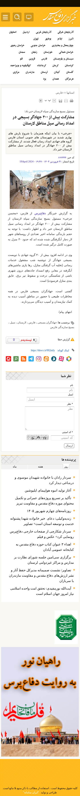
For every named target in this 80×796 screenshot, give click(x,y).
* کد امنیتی (67, 432)
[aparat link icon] (61, 358)
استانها (70, 92)
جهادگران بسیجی (47, 322)
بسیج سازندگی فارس (62, 327)
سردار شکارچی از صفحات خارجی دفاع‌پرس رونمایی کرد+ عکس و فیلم (42, 534)
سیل (12, 322)
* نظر (70, 404)
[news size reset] (47, 100)
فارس (59, 92)
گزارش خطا (64, 339)
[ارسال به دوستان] (66, 100)
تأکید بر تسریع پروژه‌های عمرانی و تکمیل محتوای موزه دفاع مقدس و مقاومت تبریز (44, 500)
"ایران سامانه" (31, 792)
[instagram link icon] (38, 358)
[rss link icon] (23, 358)
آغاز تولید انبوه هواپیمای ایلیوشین (48, 490)
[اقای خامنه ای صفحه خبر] (66, 627)
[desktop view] (28, 18)
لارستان (21, 322)
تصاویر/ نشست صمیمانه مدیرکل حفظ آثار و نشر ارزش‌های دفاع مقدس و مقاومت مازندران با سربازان (41, 575)
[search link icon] (16, 358)
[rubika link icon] (69, 358)
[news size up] (40, 100)
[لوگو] (60, 24)
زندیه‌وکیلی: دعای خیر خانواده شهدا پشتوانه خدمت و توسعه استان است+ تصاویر (42, 521)
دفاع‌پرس (39, 213)
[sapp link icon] (53, 358)
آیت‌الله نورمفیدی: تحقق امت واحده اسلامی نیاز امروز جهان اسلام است (42, 591)
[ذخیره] (60, 101)
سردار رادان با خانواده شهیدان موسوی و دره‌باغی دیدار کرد (44, 480)
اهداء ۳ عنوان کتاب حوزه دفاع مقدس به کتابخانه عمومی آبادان (45, 547)
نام (71, 385)
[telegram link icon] (31, 358)
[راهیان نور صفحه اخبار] (40, 702)
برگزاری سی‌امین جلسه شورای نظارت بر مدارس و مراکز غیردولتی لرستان (44, 559)
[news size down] (54, 100)
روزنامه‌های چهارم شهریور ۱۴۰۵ (49, 511)
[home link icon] (8, 358)
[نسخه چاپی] (71, 100)
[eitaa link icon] (46, 358)
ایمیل (70, 394)
